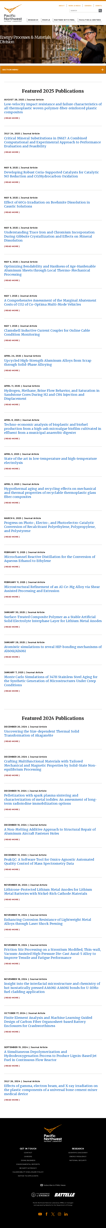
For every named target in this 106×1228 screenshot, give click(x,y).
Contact (28, 1153)
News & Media (75, 6)
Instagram (59, 1214)
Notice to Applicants (28, 1176)
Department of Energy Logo (40, 1195)
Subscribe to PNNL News (55, 1185)
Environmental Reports (28, 1164)
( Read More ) (12, 118)
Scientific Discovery (78, 1153)
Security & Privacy (28, 1168)
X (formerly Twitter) (53, 1214)
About (62, 6)
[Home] (13, 13)
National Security (78, 1160)
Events (99, 6)
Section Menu (10, 69)
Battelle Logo (64, 1195)
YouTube (40, 1214)
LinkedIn (66, 1214)
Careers (88, 6)
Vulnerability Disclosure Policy (28, 1172)
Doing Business (28, 1160)
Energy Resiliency (78, 1156)
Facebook (46, 1214)
